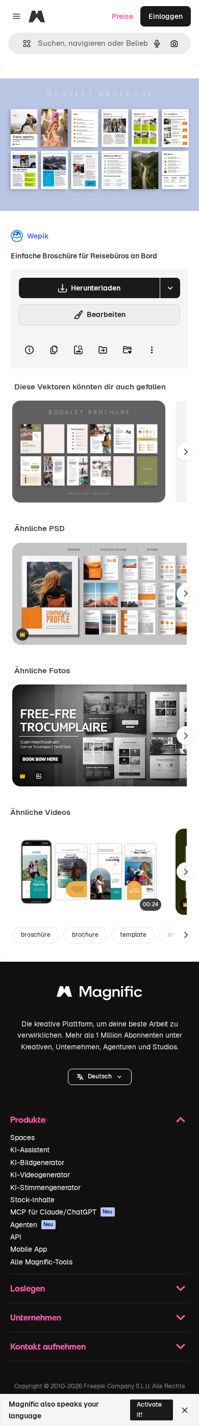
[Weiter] (186, 452)
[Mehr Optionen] (151, 350)
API (15, 1237)
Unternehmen (35, 1317)
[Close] (184, 1410)
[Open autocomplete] (23, 43)
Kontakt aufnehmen (48, 1346)
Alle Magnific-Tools (41, 1261)
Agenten (32, 1224)
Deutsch (100, 1076)
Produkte (27, 1119)
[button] (100, 1077)
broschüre (36, 935)
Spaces (22, 1137)
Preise (122, 16)
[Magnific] (99, 994)
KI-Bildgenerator (37, 1162)
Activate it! (149, 1409)
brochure (85, 935)
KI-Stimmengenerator (45, 1187)
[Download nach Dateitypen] (170, 288)
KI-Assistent (29, 1149)
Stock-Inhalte (32, 1199)
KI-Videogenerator (40, 1174)
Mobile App (28, 1249)
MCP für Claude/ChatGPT (61, 1212)
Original (65, 87)
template (133, 935)
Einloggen (165, 16)
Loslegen (27, 1288)
